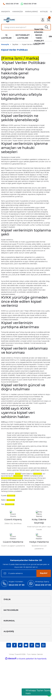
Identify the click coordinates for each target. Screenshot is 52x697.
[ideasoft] (11, 658)
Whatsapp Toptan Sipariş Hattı (38, 692)
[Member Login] (42, 20)
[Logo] (9, 20)
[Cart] (48, 20)
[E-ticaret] (25, 659)
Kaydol (43, 573)
